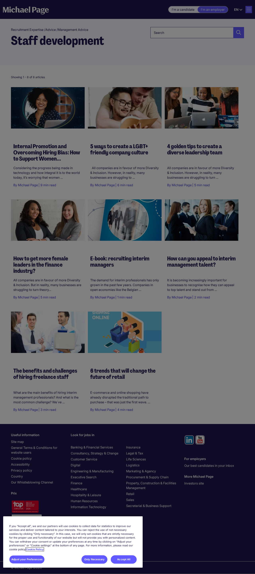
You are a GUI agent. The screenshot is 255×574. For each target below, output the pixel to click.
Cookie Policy (35, 549)
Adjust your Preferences (26, 559)
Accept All (123, 559)
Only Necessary (94, 559)
